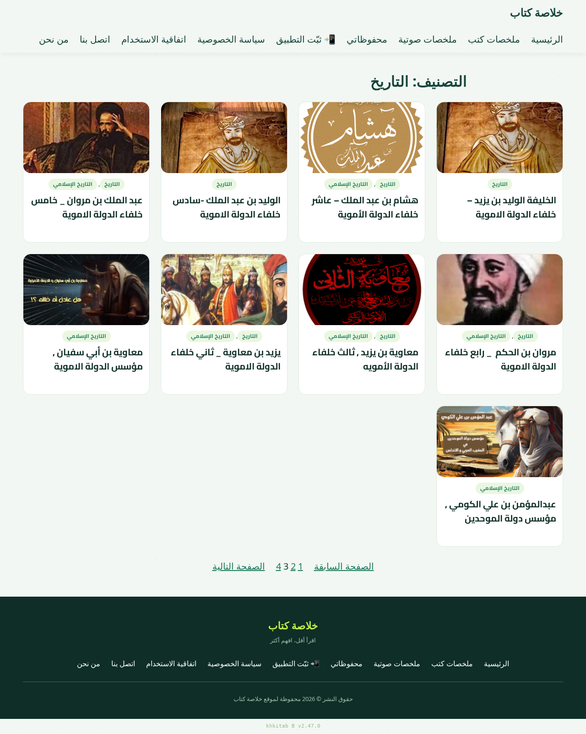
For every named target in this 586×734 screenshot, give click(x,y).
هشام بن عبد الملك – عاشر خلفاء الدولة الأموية (365, 208)
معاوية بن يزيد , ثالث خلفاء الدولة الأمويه (365, 360)
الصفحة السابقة (344, 566)
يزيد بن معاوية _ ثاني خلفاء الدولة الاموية (226, 360)
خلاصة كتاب (536, 12)
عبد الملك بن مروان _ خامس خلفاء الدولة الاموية (87, 208)
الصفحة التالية (238, 566)
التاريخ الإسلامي (348, 184)
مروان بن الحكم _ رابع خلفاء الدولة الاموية (500, 360)
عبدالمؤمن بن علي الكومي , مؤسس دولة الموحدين (500, 512)
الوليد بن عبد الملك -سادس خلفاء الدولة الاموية (227, 208)
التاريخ (500, 184)
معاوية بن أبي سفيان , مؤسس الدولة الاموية (98, 360)
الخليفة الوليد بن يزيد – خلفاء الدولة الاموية (511, 208)
